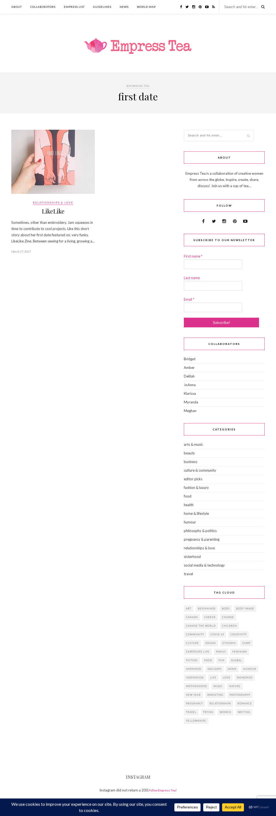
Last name (192, 278)
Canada (192, 617)
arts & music (193, 444)
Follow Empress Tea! (163, 790)
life (213, 677)
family (221, 651)
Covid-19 (217, 634)
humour (190, 522)
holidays (214, 668)
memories (245, 677)
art (188, 608)
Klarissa (190, 393)
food (187, 496)
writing (244, 712)
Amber (189, 367)
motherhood (196, 686)
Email (189, 299)
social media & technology (204, 565)
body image (245, 608)
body (226, 608)
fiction (192, 660)
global (236, 660)
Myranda (191, 402)
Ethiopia (229, 643)
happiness (193, 668)
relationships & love (53, 202)
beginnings (206, 608)
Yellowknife (196, 720)
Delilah (189, 376)
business (190, 462)
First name (193, 256)
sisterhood (192, 556)
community (195, 634)
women (225, 712)
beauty (189, 453)
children (229, 625)
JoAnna (190, 385)
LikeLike (53, 211)
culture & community (200, 470)
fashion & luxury (196, 487)
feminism (239, 651)
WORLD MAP (146, 6)
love (226, 677)
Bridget (189, 359)
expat (246, 643)
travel (188, 574)
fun (222, 660)
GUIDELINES (102, 6)
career (210, 617)
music (218, 686)
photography (240, 694)
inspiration (195, 677)
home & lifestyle (196, 513)
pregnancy (194, 703)
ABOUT (16, 6)
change (228, 617)
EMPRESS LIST (74, 6)
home (232, 668)
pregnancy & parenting (201, 539)
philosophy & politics (200, 531)
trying (208, 712)
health (189, 505)
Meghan (190, 411)
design (210, 643)
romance (244, 703)
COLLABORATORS (43, 6)
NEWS (124, 6)
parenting (215, 694)
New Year (193, 694)
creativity (238, 634)
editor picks (193, 479)
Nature (234, 686)
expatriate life (197, 651)
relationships (220, 703)
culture (192, 643)
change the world (201, 625)
